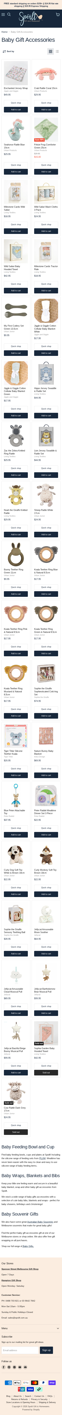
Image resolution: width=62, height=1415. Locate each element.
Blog (8, 1396)
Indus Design (39, 757)
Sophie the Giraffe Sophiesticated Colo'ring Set (46, 691)
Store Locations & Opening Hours (20, 1402)
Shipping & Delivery (47, 1402)
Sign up (46, 1350)
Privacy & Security (39, 1399)
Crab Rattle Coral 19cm (45, 88)
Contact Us (39, 1396)
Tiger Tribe (8, 757)
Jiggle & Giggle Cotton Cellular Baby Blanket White (45, 328)
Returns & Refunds (19, 1399)
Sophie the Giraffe (41, 697)
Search (28, 1396)
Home (5, 32)
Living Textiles (9, 213)
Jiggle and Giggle (11, 91)
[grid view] (50, 51)
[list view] (57, 51)
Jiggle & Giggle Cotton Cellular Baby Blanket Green (15, 391)
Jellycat (37, 935)
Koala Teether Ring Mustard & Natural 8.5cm (13, 691)
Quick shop (16, 103)
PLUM (42, 1158)
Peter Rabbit (9, 816)
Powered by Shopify (31, 1409)
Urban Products (40, 91)
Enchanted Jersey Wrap (16, 88)
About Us (18, 1396)
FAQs (50, 1396)
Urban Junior (9, 331)
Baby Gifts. (28, 1246)
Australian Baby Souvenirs (40, 1222)
